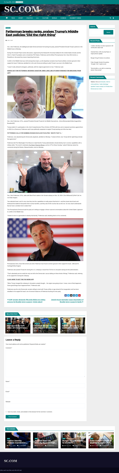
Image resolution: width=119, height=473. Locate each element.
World (54, 18)
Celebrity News (75, 18)
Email (8, 391)
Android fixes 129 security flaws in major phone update (45, 443)
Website (8, 401)
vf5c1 (15, 470)
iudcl (20, 470)
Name (8, 381)
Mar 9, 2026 (95, 445)
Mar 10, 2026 (39, 445)
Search (92, 26)
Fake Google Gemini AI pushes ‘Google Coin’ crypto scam (101, 443)
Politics (30, 18)
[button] (110, 18)
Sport (20, 18)
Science (63, 18)
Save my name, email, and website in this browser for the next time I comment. (30, 411)
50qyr (10, 470)
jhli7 (18, 470)
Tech (13, 18)
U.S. (37, 18)
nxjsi (8, 470)
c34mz (1, 470)
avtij (13, 470)
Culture (45, 18)
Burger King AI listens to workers (100, 58)
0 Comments (22, 445)
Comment (9, 348)
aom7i (4, 470)
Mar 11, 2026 (12, 445)
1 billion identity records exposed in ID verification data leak (17, 443)
